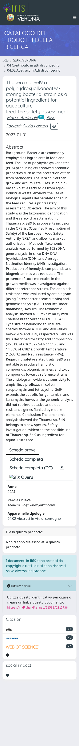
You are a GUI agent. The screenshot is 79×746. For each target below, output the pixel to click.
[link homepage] (15, 8)
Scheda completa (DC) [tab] (31, 467)
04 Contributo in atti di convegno (33, 65)
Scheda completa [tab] (26, 459)
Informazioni (20, 586)
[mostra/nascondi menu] (74, 18)
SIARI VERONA (24, 60)
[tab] (62, 467)
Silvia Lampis (35, 125)
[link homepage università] (23, 18)
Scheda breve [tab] (22, 449)
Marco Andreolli (22, 117)
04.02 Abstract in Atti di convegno (33, 70)
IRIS (6, 60)
